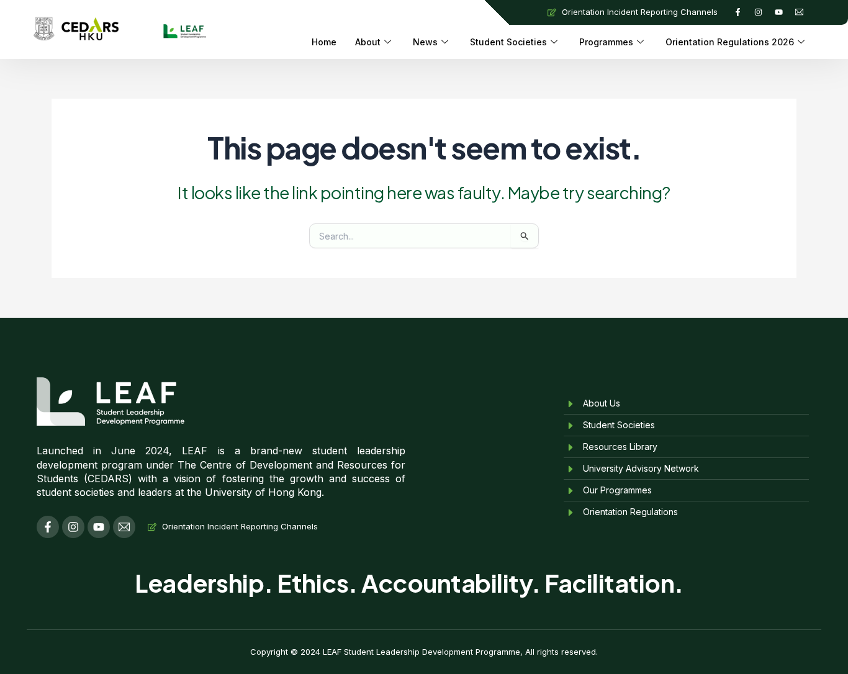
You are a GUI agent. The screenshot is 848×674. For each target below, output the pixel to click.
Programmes (606, 42)
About (368, 42)
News (425, 42)
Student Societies (508, 42)
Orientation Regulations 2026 (729, 42)
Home (324, 42)
